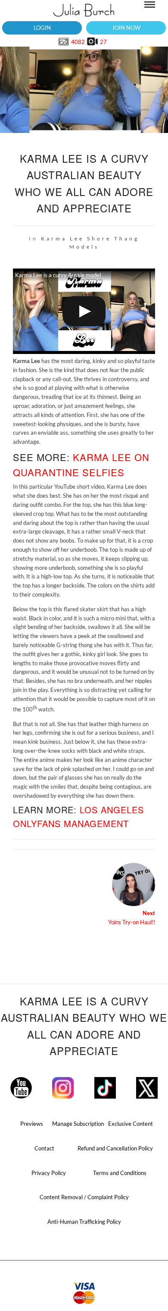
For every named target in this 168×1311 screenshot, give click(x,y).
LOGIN (42, 27)
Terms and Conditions (119, 1172)
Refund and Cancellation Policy (115, 1148)
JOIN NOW (126, 27)
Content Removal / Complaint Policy (84, 1197)
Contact (44, 1148)
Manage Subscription (78, 1123)
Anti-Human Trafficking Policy (84, 1221)
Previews (31, 1123)
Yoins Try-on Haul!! (131, 918)
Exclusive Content (130, 1123)
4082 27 (88, 41)
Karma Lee (62, 238)
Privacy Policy (48, 1172)
